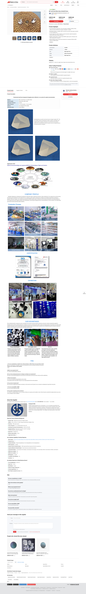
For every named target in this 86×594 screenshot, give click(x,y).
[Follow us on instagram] (74, 584)
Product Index (60, 587)
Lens (26, 564)
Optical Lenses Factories (31, 577)
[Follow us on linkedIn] (78, 584)
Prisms (62, 564)
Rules (78, 5)
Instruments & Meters (13, 7)
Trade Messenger (23, 584)
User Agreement (48, 590)
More (8, 581)
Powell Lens (44, 439)
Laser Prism (70, 577)
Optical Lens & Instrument (22, 7)
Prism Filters (10, 579)
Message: (11, 523)
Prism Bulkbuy (16, 579)
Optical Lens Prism (56, 577)
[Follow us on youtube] (75, 584)
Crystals (62, 566)
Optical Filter (28, 439)
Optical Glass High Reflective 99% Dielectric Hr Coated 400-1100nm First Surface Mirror (42, 553)
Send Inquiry (56, 21)
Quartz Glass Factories (41, 577)
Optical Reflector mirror (46, 566)
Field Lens (37, 439)
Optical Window (20, 439)
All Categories (11, 5)
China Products (28, 587)
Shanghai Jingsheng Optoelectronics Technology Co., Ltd (60, 12)
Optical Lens (16, 439)
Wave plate (26, 566)
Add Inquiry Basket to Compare (27, 42)
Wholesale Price (49, 587)
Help (61, 5)
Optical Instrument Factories (21, 577)
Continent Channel (54, 587)
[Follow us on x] (72, 584)
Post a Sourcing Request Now (35, 531)
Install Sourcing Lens (32, 584)
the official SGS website (31, 401)
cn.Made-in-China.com (52, 588)
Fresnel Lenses (52, 439)
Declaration (53, 590)
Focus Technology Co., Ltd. (36, 590)
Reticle (40, 439)
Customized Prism (63, 577)
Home (8, 7)
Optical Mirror (33, 439)
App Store (10, 584)
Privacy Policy (58, 590)
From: (12, 518)
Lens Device (9, 567)
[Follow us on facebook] (71, 584)
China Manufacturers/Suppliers (35, 587)
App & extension (66, 5)
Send (14, 531)
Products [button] (23, 2)
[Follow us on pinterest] (76, 584)
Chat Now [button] (72, 21)
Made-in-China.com (38, 588)
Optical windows (9, 566)
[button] (67, 2)
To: (12, 520)
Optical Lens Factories (11, 577)
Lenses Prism (49, 577)
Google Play (15, 584)
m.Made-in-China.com (45, 588)
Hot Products (23, 587)
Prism (28, 7)
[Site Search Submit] (56, 2)
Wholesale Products (43, 587)
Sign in (78, 2)
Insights (64, 587)
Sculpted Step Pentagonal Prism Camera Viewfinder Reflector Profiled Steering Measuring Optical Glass (28, 553)
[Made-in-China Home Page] (12, 2)
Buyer (56, 5)
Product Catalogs (21, 562)
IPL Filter (47, 439)
